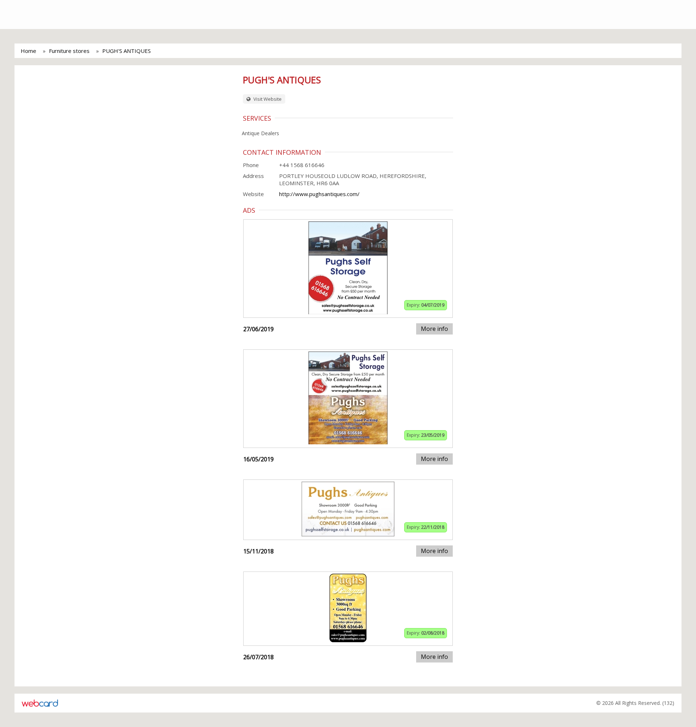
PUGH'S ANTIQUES (126, 50)
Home (28, 50)
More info (434, 329)
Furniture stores (69, 50)
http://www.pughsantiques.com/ (319, 194)
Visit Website (267, 99)
